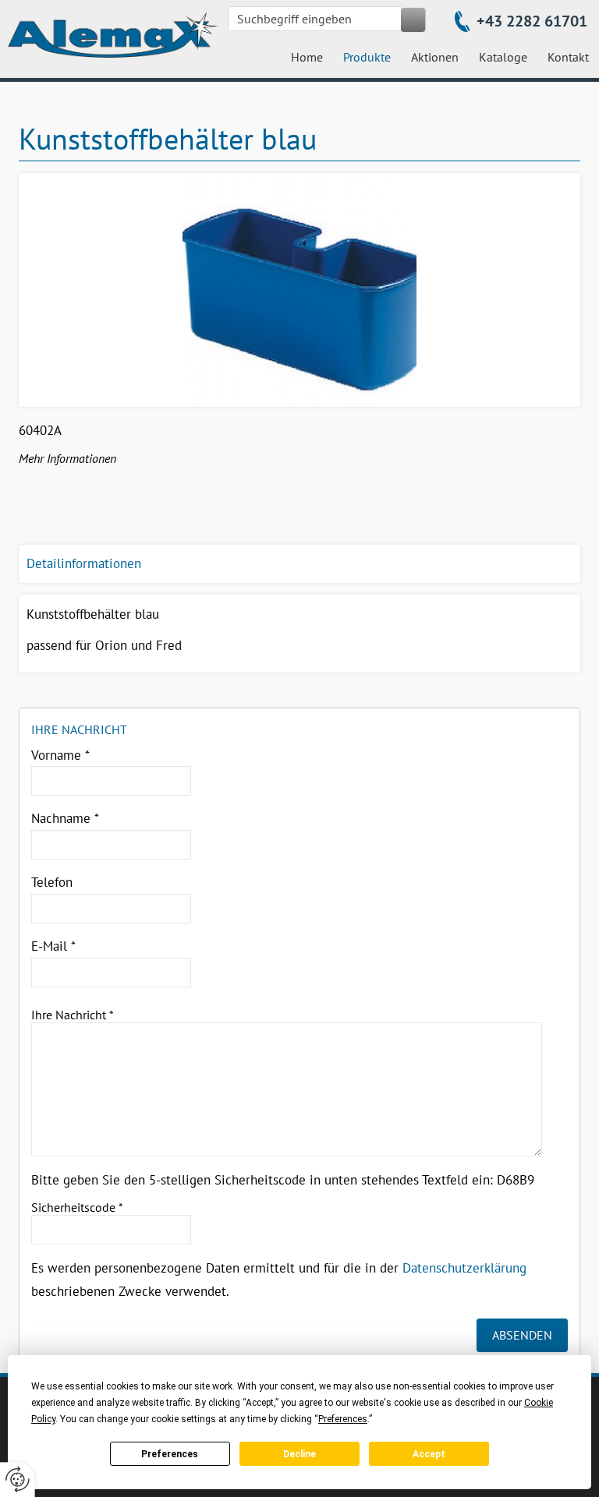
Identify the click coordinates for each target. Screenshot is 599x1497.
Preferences (169, 1454)
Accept (429, 1454)
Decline (299, 1454)
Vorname (60, 755)
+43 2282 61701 (532, 21)
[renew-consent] (17, 1479)
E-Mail (53, 946)
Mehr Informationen (67, 458)
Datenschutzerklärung (464, 1267)
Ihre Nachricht (72, 1014)
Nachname (65, 818)
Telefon (52, 882)
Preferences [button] (342, 1419)
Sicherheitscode (77, 1207)
